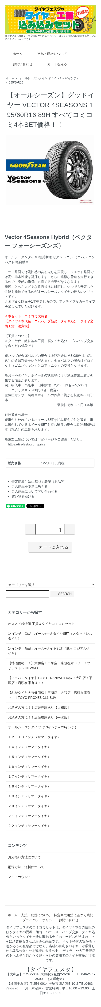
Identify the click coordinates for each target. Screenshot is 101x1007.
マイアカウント (19, 877)
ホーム (18, 54)
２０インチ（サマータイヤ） (29, 806)
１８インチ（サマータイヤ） (29, 786)
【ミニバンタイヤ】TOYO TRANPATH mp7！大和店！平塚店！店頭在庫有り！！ (50, 680)
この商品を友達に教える (30, 486)
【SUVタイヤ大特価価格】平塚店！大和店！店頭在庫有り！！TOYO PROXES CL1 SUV (49, 695)
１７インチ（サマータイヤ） (29, 776)
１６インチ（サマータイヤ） (29, 766)
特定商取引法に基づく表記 (73, 915)
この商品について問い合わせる (35, 491)
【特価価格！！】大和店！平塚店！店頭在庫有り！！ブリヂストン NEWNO (49, 665)
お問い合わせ (22, 64)
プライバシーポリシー (39, 920)
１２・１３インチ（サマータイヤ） (34, 737)
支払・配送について (52, 54)
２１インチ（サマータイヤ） (29, 816)
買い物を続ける (23, 496)
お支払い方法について (24, 857)
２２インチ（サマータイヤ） (29, 826)
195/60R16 (16, 82)
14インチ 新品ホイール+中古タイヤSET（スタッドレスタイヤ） (50, 636)
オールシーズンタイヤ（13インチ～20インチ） (49, 78)
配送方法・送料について (26, 867)
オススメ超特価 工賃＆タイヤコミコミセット (41, 624)
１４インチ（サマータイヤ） (29, 747)
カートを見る (57, 64)
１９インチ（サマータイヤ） (29, 796)
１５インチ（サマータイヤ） (29, 757)
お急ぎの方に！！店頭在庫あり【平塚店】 (39, 717)
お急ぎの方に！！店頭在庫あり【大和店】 (39, 707)
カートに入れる (53, 547)
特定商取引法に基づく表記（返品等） (39, 481)
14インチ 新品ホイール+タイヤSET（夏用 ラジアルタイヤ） (49, 650)
